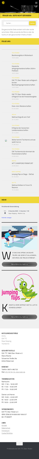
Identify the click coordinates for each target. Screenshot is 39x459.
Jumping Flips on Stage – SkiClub (23, 174)
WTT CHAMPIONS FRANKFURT (22, 163)
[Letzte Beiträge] (8, 49)
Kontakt (4, 425)
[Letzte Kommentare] (31, 49)
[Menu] (36, 2)
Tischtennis (15, 53)
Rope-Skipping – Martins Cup (17, 213)
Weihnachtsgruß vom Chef (21, 117)
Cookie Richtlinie (7, 433)
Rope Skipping (16, 172)
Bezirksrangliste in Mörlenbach (22, 55)
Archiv (14, 114)
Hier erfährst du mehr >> (19, 264)
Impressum (6, 431)
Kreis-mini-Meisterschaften (21, 106)
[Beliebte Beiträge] (19, 49)
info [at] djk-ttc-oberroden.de (15, 372)
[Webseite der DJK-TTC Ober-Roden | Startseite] (3, 3)
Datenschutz (6, 428)
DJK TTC (14, 182)
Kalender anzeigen (6, 217)
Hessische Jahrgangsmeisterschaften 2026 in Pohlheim (23, 68)
